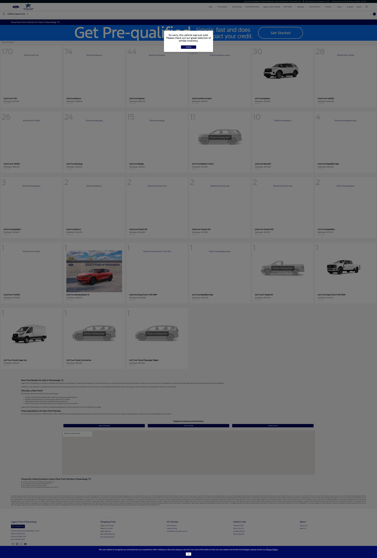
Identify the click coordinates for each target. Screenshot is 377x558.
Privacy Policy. (272, 550)
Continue (188, 47)
